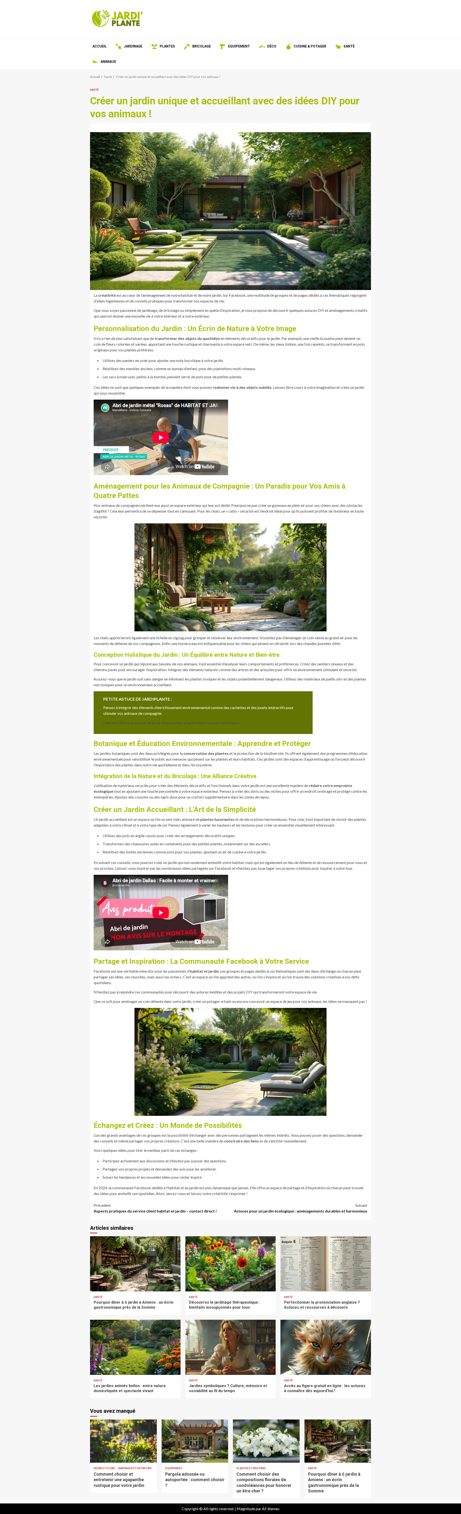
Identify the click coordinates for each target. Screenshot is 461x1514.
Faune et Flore (104, 1468)
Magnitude (246, 1508)
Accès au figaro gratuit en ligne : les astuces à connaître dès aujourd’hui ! (325, 1347)
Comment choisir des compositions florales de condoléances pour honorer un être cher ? (266, 1441)
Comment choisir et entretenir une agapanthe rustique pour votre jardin (123, 1441)
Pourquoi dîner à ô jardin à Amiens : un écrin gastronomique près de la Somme (135, 1263)
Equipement (173, 1468)
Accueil (99, 46)
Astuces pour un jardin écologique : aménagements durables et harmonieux (300, 1208)
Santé (94, 89)
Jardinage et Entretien (135, 1468)
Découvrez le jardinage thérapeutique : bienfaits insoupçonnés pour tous (230, 1263)
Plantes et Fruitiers (251, 1468)
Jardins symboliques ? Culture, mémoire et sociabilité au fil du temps (230, 1347)
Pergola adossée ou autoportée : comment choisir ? (195, 1441)
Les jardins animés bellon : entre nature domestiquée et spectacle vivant (135, 1347)
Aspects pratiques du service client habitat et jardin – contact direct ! (155, 1208)
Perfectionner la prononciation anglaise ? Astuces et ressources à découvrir (325, 1263)
